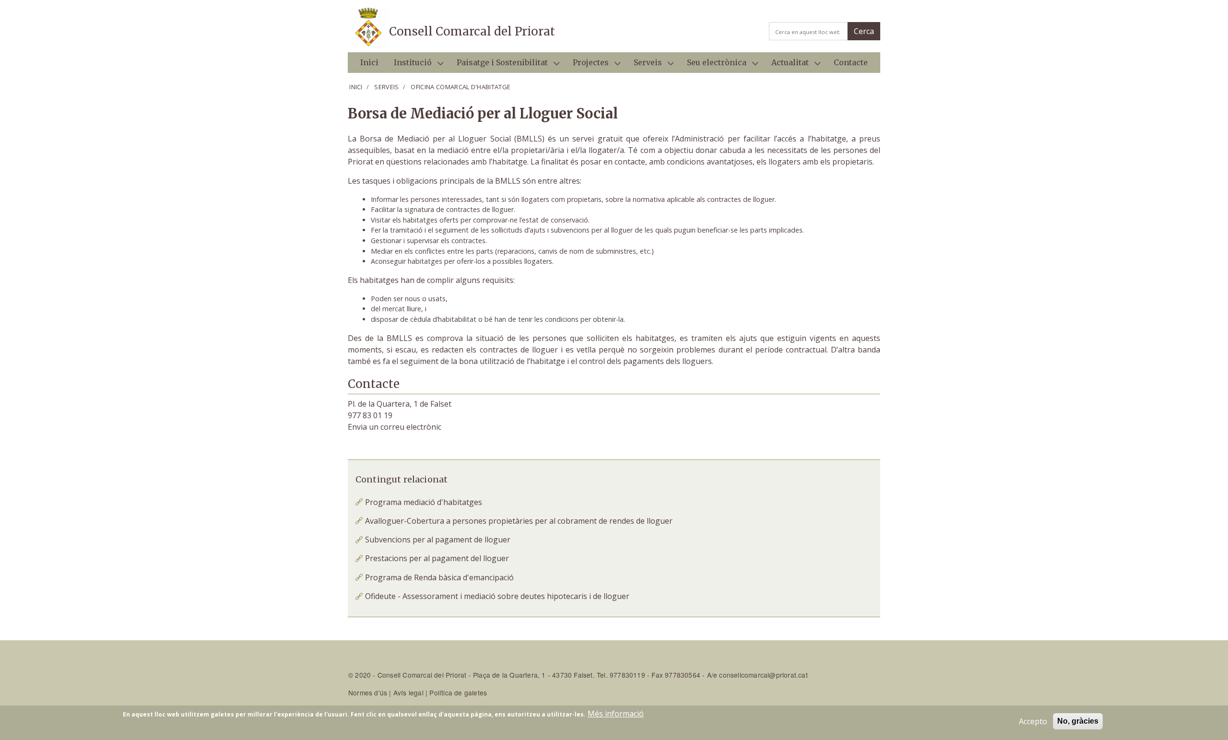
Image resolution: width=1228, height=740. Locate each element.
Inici (369, 62)
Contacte (851, 62)
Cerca (864, 31)
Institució (409, 65)
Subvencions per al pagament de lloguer (437, 539)
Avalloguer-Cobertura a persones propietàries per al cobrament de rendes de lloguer (519, 521)
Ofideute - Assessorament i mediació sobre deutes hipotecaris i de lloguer (497, 596)
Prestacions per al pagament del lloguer (437, 558)
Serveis (644, 65)
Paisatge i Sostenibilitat (498, 65)
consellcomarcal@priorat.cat (763, 675)
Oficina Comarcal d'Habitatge (460, 86)
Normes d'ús (367, 692)
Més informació (616, 713)
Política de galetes (458, 692)
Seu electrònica (712, 65)
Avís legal (408, 692)
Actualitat (786, 65)
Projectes (587, 65)
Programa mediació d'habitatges (423, 502)
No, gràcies (1077, 721)
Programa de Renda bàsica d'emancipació (439, 577)
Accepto (1033, 721)
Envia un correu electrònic (394, 427)
